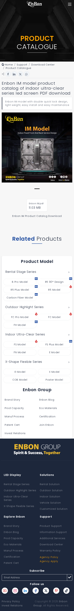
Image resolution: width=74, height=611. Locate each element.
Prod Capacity (14, 408)
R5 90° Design (54, 282)
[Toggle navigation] (69, 4)
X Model (54, 372)
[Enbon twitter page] (46, 591)
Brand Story (12, 399)
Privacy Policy (11, 601)
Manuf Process (14, 416)
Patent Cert (12, 425)
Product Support (51, 526)
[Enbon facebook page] (36, 591)
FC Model (54, 317)
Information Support (53, 532)
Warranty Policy (50, 550)
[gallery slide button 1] (37, 189)
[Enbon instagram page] (15, 591)
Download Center (51, 544)
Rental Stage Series (20, 272)
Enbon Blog (46, 399)
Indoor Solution (50, 496)
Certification (47, 416)
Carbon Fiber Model (20, 297)
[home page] (34, 4)
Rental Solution (50, 484)
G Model (19, 372)
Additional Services (52, 538)
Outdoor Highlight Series (24, 307)
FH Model (20, 325)
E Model (54, 352)
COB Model (19, 379)
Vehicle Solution (50, 502)
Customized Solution (53, 509)
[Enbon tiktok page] (66, 591)
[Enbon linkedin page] (25, 591)
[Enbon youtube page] (5, 591)
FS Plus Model (54, 344)
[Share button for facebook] (8, 74)
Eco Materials (48, 408)
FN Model (20, 352)
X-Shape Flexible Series (23, 362)
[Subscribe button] (69, 577)
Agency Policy (49, 557)
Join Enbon (47, 425)
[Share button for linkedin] (14, 74)
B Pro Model (20, 282)
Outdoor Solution (51, 490)
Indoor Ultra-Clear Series (25, 334)
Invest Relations (15, 433)
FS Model (20, 344)
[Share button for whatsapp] (26, 74)
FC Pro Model (20, 317)
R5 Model (54, 289)
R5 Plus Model (20, 289)
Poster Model (54, 379)
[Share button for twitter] (20, 74)
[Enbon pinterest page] (56, 591)
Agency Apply (49, 561)
